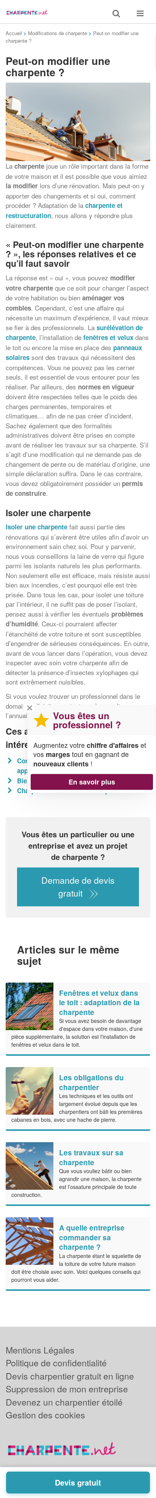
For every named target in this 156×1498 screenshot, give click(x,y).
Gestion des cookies (45, 1415)
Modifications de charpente (57, 33)
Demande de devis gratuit (78, 887)
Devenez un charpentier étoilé (64, 1402)
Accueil (14, 33)
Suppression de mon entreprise (67, 1389)
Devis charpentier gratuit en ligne (70, 1376)
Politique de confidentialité (56, 1363)
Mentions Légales (40, 1350)
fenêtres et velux (108, 337)
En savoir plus (92, 782)
